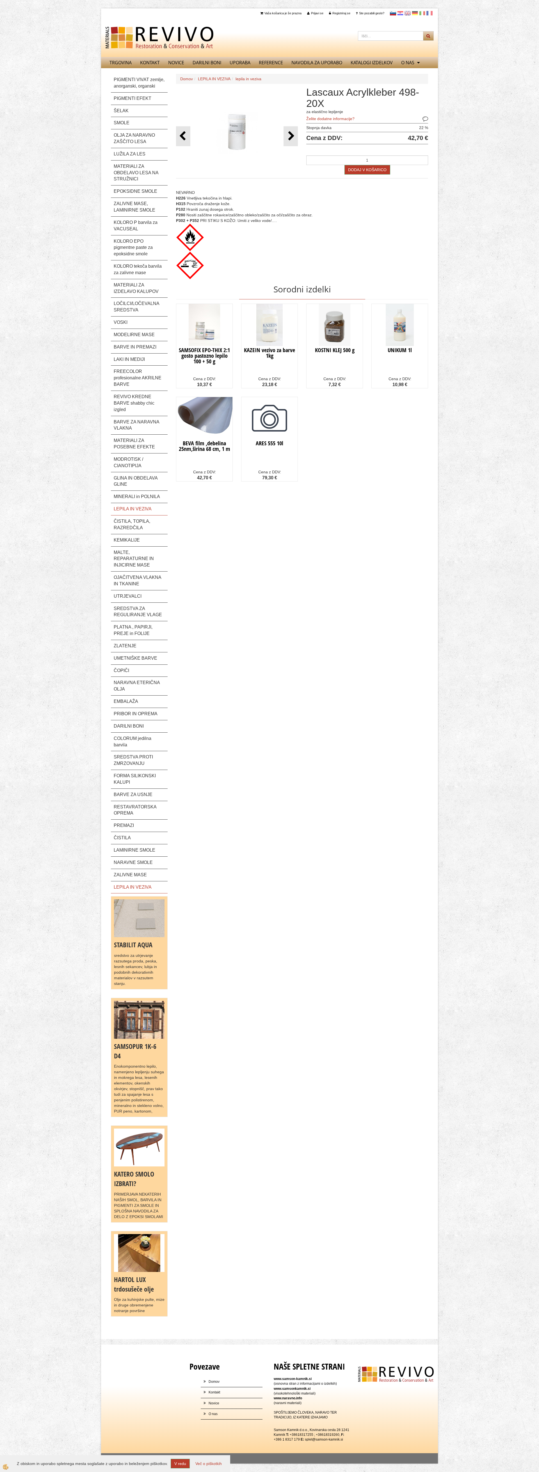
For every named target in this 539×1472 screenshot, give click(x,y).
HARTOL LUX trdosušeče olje (134, 1284)
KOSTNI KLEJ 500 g (335, 350)
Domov (186, 79)
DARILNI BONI (207, 62)
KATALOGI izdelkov (372, 62)
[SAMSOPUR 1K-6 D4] (139, 1019)
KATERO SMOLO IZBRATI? (134, 1178)
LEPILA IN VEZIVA (214, 79)
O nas (407, 62)
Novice (176, 62)
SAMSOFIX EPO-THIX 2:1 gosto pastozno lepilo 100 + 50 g (204, 355)
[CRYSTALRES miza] (139, 1147)
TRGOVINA (120, 62)
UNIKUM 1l (400, 350)
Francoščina (429, 13)
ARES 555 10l (269, 443)
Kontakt (150, 62)
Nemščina (415, 13)
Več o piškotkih (208, 1463)
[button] (291, 136)
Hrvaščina (400, 13)
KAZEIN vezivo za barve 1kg (269, 352)
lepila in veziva (248, 79)
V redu (180, 1463)
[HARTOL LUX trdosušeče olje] (139, 1252)
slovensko (393, 13)
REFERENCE (271, 62)
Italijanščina (422, 13)
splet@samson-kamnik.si (324, 1439)
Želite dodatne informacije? (330, 118)
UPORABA (240, 62)
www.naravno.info (288, 1398)
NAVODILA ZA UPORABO (316, 62)
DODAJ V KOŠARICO (367, 170)
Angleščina (408, 13)
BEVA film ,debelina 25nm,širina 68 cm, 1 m (204, 446)
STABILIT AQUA (133, 944)
